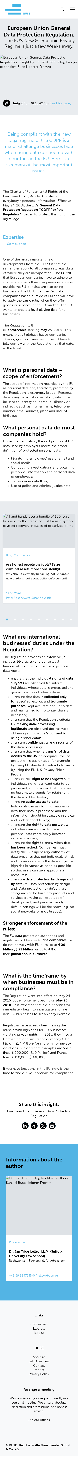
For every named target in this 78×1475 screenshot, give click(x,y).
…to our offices (39, 1420)
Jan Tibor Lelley (60, 103)
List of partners (39, 1361)
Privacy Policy (39, 1374)
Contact (39, 1365)
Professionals (39, 1324)
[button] (25, 1125)
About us (39, 1357)
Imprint (39, 1370)
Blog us (39, 1333)
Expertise (39, 1328)
